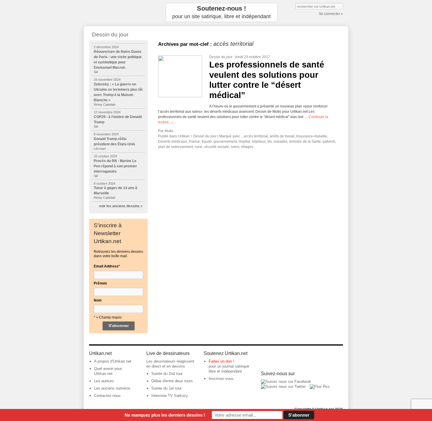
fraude (207, 141)
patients (329, 141)
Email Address (107, 266)
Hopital (244, 141)
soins (235, 147)
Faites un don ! (221, 361)
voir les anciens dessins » (121, 206)
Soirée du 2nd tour (166, 373)
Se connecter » (331, 14)
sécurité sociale (216, 147)
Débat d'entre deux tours (172, 381)
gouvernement (225, 141)
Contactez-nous (107, 395)
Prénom (100, 283)
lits (269, 141)
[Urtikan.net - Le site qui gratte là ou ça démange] (118, 12)
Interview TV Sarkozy (169, 395)
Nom (98, 300)
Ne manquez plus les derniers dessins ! (165, 414)
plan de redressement (175, 147)
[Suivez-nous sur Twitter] (283, 386)
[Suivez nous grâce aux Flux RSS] (320, 386)
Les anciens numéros (112, 388)
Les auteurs (104, 381)
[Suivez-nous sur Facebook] (286, 381)
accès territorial (256, 136)
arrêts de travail (282, 136)
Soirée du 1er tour (166, 388)
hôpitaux (259, 141)
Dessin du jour (220, 57)
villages (247, 147)
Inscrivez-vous (221, 378)
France (194, 141)
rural (198, 147)
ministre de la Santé (305, 141)
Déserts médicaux (172, 141)
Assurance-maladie (311, 136)
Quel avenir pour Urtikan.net (108, 371)
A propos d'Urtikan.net (112, 361)
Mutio (169, 131)
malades (280, 141)
